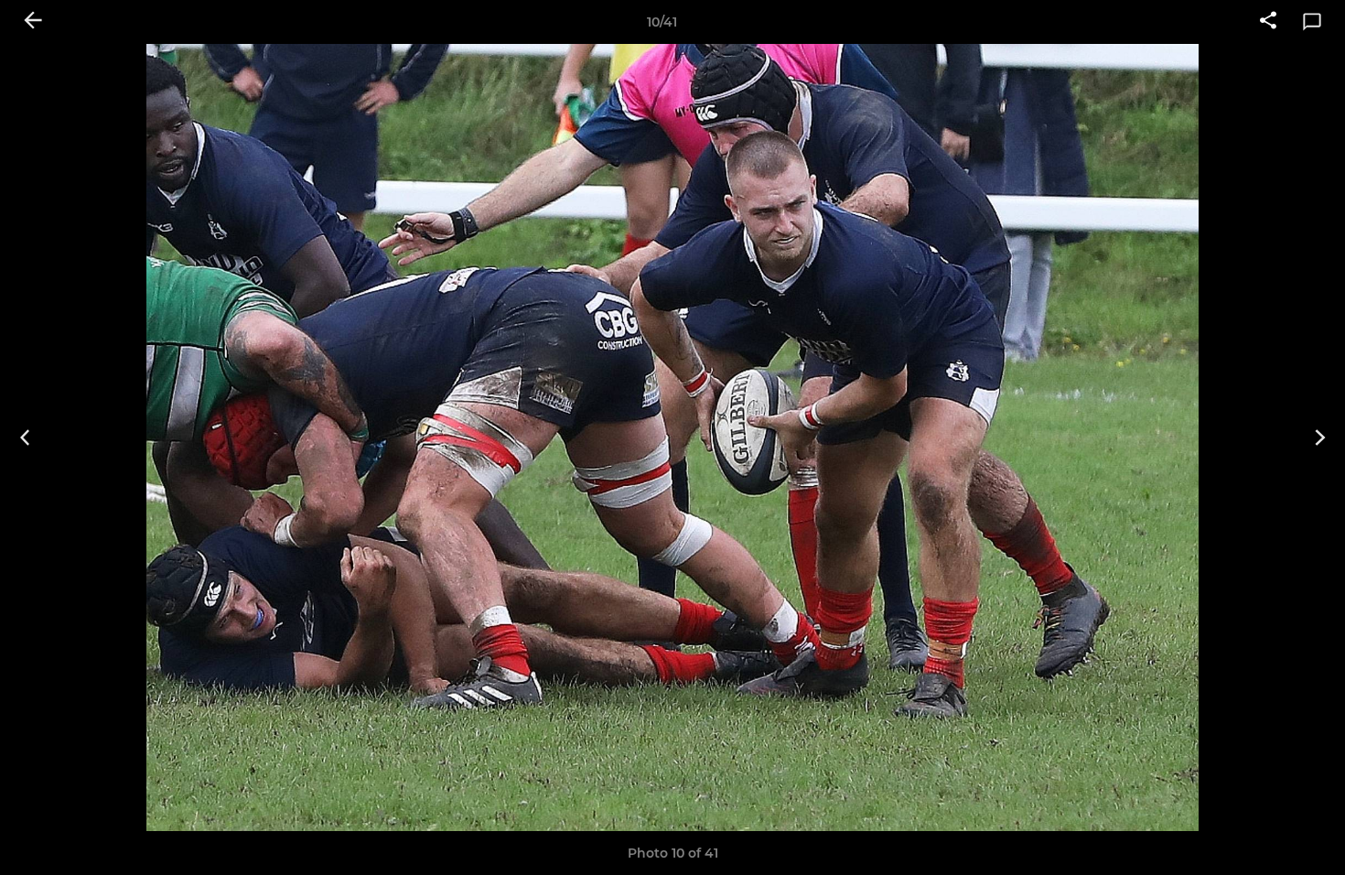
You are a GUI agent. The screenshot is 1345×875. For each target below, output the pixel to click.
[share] (1268, 22)
